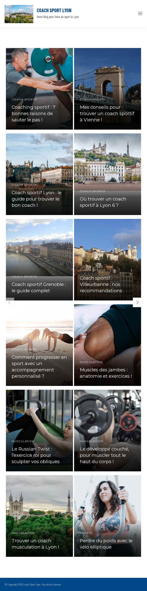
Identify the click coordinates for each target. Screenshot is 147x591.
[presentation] (137, 302)
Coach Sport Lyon (54, 10)
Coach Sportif (25, 99)
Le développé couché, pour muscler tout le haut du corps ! (104, 455)
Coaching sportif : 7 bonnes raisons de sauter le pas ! (34, 113)
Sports (86, 532)
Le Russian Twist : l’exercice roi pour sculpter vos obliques (36, 455)
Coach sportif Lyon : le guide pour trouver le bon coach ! (36, 199)
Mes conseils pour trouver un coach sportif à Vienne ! (107, 113)
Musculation (91, 362)
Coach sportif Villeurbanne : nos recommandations (101, 284)
